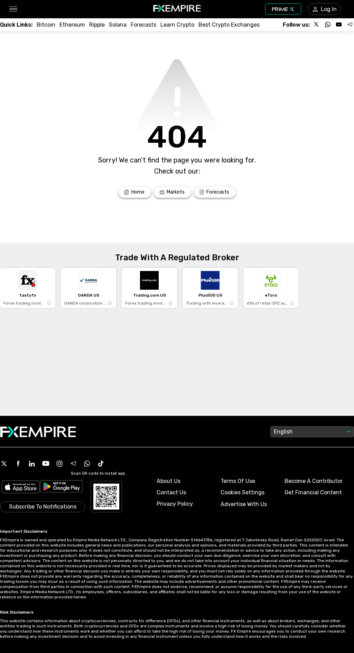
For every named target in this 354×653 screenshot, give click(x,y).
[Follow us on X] (317, 24)
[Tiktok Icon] (101, 463)
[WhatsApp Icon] (87, 463)
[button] (13, 9)
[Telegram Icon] (73, 463)
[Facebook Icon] (18, 463)
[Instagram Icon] (59, 463)
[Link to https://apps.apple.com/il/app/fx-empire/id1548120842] (21, 487)
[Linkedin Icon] (32, 463)
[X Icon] (4, 463)
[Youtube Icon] (45, 463)
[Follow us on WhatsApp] (328, 24)
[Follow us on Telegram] (350, 24)
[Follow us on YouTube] (339, 24)
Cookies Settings (242, 492)
